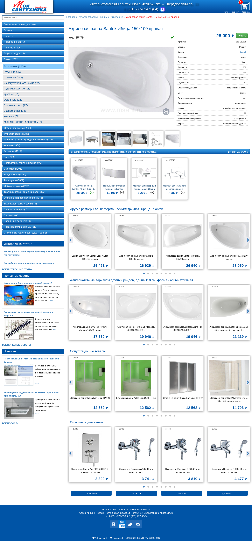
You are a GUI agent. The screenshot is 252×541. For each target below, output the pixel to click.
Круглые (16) (11, 94)
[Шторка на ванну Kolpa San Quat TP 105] (136, 378)
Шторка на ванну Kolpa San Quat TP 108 (90, 398)
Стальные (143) (13, 77)
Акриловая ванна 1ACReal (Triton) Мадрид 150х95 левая (90, 328)
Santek (243, 52)
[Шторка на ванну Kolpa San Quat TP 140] (183, 378)
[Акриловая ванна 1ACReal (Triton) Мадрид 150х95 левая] (90, 307)
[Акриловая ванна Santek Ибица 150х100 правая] (121, 80)
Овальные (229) (13, 99)
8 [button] (174, 273)
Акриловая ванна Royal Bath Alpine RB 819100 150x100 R (182, 328)
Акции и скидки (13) (14, 53)
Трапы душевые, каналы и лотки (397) (24, 192)
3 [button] (152, 273)
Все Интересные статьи (17, 269)
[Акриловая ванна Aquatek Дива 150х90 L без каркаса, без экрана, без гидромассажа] (229, 307)
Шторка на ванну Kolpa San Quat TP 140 (183, 398)
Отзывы (8, 30)
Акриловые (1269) (15, 66)
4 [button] (156, 273)
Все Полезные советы (16, 345)
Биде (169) (9, 157)
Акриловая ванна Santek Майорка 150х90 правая (136, 257)
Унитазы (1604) (12, 145)
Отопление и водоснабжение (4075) (23, 198)
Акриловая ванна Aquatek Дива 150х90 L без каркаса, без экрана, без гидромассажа (229, 329)
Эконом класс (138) (15, 110)
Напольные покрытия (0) (17, 221)
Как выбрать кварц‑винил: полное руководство (29, 263)
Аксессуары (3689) (14, 180)
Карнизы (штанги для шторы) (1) (23, 121)
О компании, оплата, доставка (20, 24)
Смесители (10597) (14, 169)
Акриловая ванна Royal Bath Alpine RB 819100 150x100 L (136, 328)
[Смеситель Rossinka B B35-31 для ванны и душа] (183, 449)
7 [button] (170, 273)
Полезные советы (13, 47)
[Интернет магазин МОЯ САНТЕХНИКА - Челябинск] (33, 6)
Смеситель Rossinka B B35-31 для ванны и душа (183, 470)
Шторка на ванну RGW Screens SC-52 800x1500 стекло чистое (229, 399)
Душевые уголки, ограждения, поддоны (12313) (29, 139)
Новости (8, 36)
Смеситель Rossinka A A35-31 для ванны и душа (136, 470)
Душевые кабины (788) (16, 134)
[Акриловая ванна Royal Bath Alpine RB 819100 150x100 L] (136, 307)
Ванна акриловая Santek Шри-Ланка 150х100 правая (90, 257)
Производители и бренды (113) (20, 227)
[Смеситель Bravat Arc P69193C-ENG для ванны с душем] (90, 449)
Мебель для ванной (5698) (18, 128)
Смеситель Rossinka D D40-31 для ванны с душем (229, 470)
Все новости (10, 423)
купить (242, 35)
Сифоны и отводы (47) (16, 209)
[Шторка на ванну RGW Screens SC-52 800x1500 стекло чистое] (229, 378)
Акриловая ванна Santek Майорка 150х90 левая (183, 257)
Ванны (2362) (11, 59)
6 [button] (165, 273)
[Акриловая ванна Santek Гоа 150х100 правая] (229, 235)
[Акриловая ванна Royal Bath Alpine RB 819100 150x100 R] (183, 307)
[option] (84, 180)
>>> (51, 300)
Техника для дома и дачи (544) (20, 203)
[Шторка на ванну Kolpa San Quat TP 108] (90, 378)
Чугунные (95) (12, 71)
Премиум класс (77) (16, 105)
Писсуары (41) (11, 215)
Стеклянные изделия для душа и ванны (25, 232)
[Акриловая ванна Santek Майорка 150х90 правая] (136, 235)
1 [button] (143, 273)
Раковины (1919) (13, 151)
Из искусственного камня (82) (22, 83)
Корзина (246, 12)
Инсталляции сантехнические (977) (23, 163)
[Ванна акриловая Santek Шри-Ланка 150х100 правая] (90, 235)
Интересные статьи (14, 42)
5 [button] (161, 273)
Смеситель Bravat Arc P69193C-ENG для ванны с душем (90, 470)
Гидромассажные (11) (17, 88)
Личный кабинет (231, 12)
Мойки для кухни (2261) (16, 186)
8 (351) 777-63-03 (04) (141, 9)
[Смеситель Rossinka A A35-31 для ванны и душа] (136, 449)
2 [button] (148, 273)
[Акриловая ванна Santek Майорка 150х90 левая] (183, 235)
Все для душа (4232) (15, 174)
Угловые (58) (11, 116)
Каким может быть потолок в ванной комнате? (28, 283)
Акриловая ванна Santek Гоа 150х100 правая (229, 257)
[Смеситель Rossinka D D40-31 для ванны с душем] (229, 449)
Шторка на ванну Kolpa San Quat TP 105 (136, 398)
